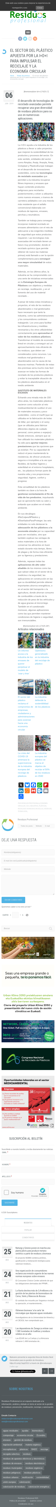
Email (5, 1152)
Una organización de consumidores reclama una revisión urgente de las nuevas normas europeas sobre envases (35, 1273)
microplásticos (9, 1449)
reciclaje (39, 809)
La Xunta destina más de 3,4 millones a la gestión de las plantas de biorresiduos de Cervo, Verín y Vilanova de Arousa (34, 1293)
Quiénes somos (36, 1501)
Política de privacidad (17, 1501)
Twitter (25, 39)
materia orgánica (33, 1445)
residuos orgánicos (34, 1468)
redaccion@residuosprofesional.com (17, 1419)
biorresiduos (37, 1431)
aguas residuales (10, 1431)
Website (39, 826)
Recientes (28, 1223)
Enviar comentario (13, 900)
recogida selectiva (11, 1454)
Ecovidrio (41, 1435)
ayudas (25, 1431)
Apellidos (7, 1176)
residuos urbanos (11, 1477)
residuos (47, 809)
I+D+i (28, 806)
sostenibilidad (42, 1477)
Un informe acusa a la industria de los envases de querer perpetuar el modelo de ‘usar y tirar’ (25, 662)
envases (7, 1440)
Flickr (30, 39)
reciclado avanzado (26, 809)
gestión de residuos (23, 1440)
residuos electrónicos (34, 1463)
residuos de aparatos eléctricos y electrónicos (23, 1459)
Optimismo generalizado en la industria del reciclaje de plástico (42, 657)
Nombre (6, 1165)
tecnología (22, 811)
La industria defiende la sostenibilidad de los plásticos (42, 702)
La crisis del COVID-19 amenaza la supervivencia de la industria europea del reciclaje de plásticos (25, 764)
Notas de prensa (23, 76)
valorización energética (38, 1487)
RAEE (34, 1449)
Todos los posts (27, 826)
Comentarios (28, 1237)
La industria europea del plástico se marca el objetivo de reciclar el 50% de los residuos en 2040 (42, 764)
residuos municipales (12, 1468)
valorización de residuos (14, 1487)
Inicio (12, 76)
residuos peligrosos (12, 1473)
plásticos (42, 806)
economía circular (25, 1435)
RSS (35, 39)
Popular (28, 1230)
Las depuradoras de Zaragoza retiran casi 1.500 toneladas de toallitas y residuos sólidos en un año (34, 1331)
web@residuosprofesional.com (15, 1422)
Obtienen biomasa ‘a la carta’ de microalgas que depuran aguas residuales (34, 1312)
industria (34, 806)
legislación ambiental (12, 1445)
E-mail (47, 826)
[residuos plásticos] (36, 132)
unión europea (9, 1482)
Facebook (20, 39)
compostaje (8, 1435)
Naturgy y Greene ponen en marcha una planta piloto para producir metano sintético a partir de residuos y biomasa (33, 1251)
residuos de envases (12, 1463)
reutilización (27, 1477)
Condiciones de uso (25, 1504)
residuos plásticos (32, 1473)
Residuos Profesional (30, 803)
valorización (24, 1482)
